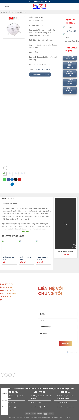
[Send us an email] (13, 375)
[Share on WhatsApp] (4, 179)
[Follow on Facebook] (2, 375)
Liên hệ (5, 262)
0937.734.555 (71, 31)
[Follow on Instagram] (6, 375)
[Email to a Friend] (15, 179)
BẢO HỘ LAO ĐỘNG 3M (17, 12)
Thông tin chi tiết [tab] (8, 198)
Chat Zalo (4, 400)
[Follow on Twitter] (10, 375)
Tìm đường (4, 393)
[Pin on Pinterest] (19, 179)
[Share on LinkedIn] (12, 184)
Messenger (4, 406)
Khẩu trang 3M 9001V (42, 258)
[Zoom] (5, 168)
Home (3, 12)
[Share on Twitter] (12, 179)
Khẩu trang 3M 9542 (25, 258)
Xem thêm (25, 232)
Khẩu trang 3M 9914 (8, 258)
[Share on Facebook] (8, 179)
